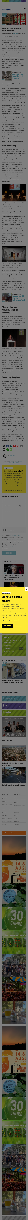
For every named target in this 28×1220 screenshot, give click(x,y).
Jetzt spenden (7, 626)
